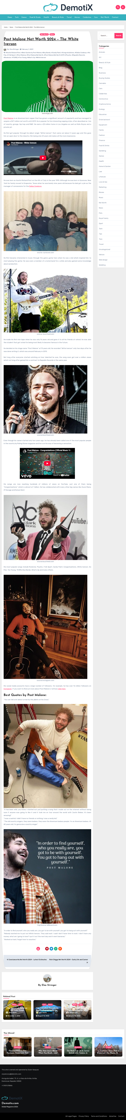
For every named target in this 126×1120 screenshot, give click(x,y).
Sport (101, 223)
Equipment (103, 125)
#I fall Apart (11, 55)
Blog (100, 68)
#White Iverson (41, 57)
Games (24, 17)
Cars (96, 17)
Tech (17, 17)
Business (102, 73)
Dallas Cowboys (35, 186)
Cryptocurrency (105, 104)
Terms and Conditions (99, 1116)
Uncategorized (104, 249)
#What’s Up (31, 57)
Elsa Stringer (14, 49)
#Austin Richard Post (13, 52)
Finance (102, 140)
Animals (102, 52)
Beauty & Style (58, 17)
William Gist (73, 1012)
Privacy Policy (84, 1116)
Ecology (102, 109)
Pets (100, 213)
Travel (69, 17)
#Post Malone (21, 55)
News (52, 34)
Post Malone (8, 118)
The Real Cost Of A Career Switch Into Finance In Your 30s (78, 1053)
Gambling (102, 151)
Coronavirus (103, 99)
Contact (115, 17)
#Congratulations (67, 52)
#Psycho (68, 55)
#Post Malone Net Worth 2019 (54, 55)
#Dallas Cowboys (81, 52)
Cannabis (102, 83)
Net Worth (105, 17)
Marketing (103, 187)
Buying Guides (104, 78)
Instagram (8, 689)
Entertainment (104, 120)
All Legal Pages (71, 1116)
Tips (80, 1004)
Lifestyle (102, 177)
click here (61, 689)
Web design (103, 260)
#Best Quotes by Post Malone (31, 52)
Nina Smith (13, 1012)
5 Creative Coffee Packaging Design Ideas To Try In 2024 (77, 1010)
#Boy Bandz (46, 52)
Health (46, 17)
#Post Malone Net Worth (35, 55)
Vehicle (101, 255)
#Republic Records (78, 55)
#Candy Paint (56, 52)
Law (100, 171)
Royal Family (103, 218)
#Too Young (22, 57)
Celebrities (87, 17)
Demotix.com (10, 1103)
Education (103, 114)
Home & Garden (105, 166)
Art (100, 57)
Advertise (112, 1116)
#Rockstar (7, 57)
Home (10, 17)
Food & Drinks (35, 17)
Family (101, 130)
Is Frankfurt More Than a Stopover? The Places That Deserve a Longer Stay (108, 1053)
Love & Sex (103, 182)
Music (101, 197)
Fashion (102, 135)
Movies (77, 17)
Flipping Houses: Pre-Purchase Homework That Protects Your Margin (17, 1053)
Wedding (102, 265)
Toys (100, 239)
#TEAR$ (14, 57)
